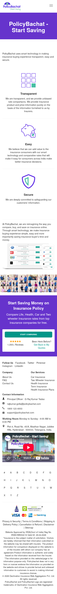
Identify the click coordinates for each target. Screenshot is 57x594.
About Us (7, 377)
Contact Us (7, 383)
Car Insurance (38, 377)
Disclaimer (49, 524)
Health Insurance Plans (42, 389)
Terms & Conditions (32, 521)
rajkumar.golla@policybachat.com (24, 403)
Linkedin (19, 365)
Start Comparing (28, 334)
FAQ (4, 380)
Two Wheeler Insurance (43, 380)
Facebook (20, 362)
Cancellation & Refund (30, 524)
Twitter (31, 362)
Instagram (7, 365)
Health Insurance (39, 383)
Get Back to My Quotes (41, 346)
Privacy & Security (11, 521)
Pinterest (40, 362)
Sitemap (29, 527)
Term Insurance (39, 386)
